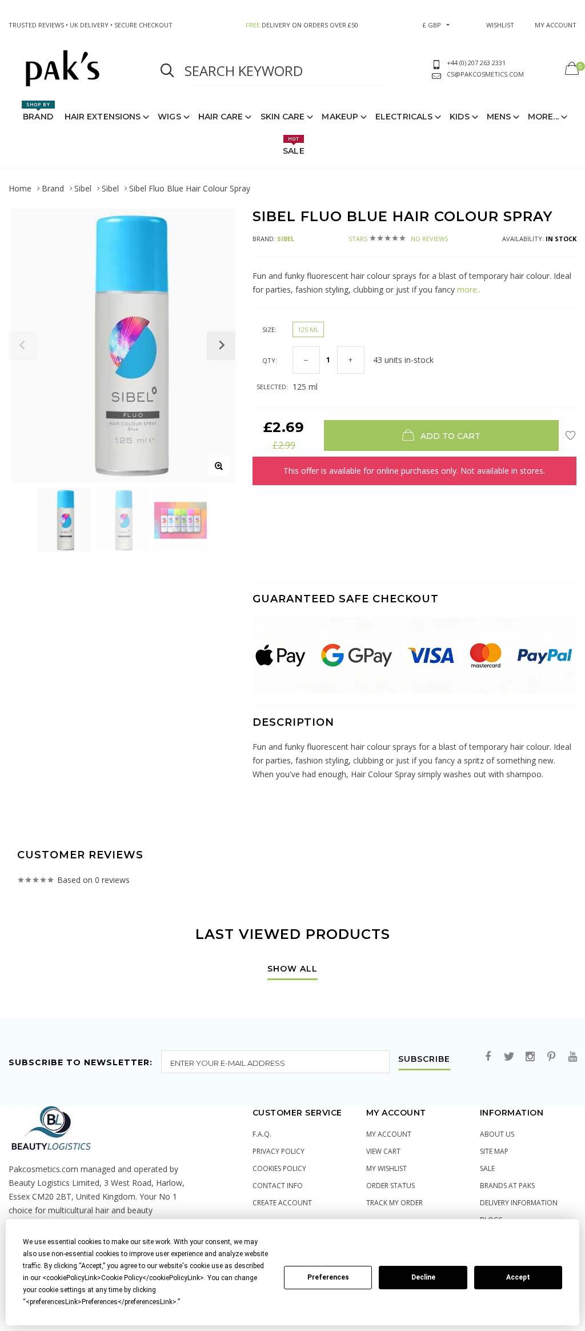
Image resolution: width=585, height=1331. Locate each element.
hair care (220, 116)
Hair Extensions (103, 116)
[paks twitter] (509, 1057)
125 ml (308, 329)
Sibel (82, 188)
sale (487, 1168)
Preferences (328, 1277)
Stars (398, 238)
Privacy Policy (278, 1151)
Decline (423, 1277)
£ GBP (432, 25)
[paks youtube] (572, 1057)
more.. (468, 289)
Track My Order (394, 1203)
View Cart (383, 1151)
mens (499, 116)
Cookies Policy (279, 1168)
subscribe (424, 1059)
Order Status (390, 1185)
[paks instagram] (530, 1057)
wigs (169, 116)
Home (20, 188)
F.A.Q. (262, 1134)
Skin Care (283, 116)
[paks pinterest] (551, 1057)
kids (459, 116)
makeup (340, 116)
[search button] (167, 71)
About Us (497, 1134)
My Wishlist (386, 1168)
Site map (494, 1151)
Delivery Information (519, 1203)
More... (543, 116)
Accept (518, 1277)
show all (292, 969)
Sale (293, 145)
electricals (403, 116)
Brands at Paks (507, 1185)
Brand (38, 111)
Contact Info (278, 1185)
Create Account (282, 1203)
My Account (388, 1134)
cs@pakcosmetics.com (485, 74)
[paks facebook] (488, 1057)
